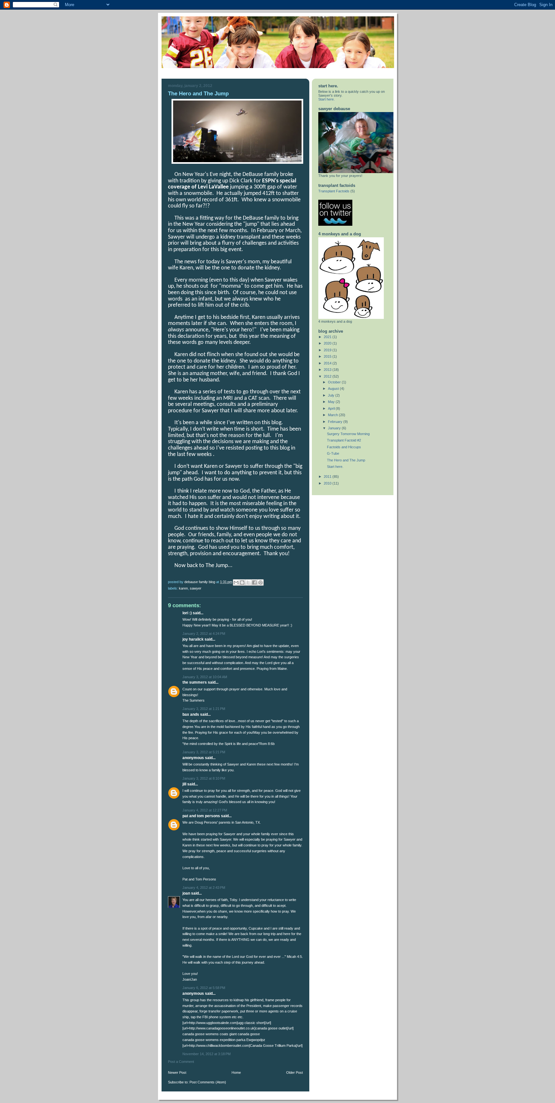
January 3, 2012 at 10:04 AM (204, 677)
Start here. (326, 99)
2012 (328, 376)
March (333, 415)
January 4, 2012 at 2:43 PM (203, 887)
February (335, 422)
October (335, 382)
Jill (184, 784)
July (331, 395)
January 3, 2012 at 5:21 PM (203, 752)
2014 (328, 363)
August (334, 388)
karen (183, 588)
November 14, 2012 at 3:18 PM (206, 1054)
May (332, 402)
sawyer (195, 588)
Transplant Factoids (333, 191)
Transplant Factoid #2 (344, 440)
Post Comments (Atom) (207, 1082)
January (335, 428)
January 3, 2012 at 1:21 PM (203, 709)
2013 (328, 370)
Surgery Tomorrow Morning (348, 434)
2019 (328, 350)
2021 (328, 337)
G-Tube (333, 453)
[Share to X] (248, 582)
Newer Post (177, 1072)
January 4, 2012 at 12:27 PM (204, 810)
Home (236, 1072)
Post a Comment (181, 1062)
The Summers (194, 682)
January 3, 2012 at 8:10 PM (203, 778)
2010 (328, 483)
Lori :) (187, 613)
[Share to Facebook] (254, 582)
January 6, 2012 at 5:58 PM (203, 988)
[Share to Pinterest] (260, 582)
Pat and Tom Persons (201, 816)
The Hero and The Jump (346, 460)
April (332, 408)
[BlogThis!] (242, 582)
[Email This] (236, 582)
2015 (328, 356)
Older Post (294, 1072)
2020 (328, 343)
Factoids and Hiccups (344, 447)
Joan (186, 893)
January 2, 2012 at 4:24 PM (203, 633)
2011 (328, 476)
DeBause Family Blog (200, 582)
